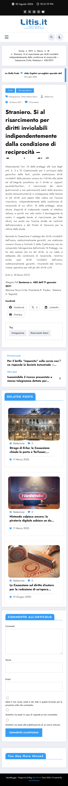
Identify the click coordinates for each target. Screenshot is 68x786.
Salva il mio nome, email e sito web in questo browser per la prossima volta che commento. (33, 703)
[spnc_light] (59, 37)
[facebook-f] (25, 11)
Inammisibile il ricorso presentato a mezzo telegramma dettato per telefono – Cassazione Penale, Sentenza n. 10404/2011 (29, 379)
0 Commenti (34, 102)
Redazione (49, 96)
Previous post (14, 355)
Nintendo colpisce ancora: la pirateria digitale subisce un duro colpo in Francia (32, 519)
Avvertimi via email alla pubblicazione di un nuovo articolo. (33, 724)
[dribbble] (34, 11)
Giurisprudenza (24, 90)
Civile (10, 90)
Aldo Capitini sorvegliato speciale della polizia (45, 73)
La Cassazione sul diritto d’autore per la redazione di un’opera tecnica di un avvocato (32, 587)
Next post (12, 372)
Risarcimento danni (29, 96)
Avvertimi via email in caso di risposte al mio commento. (31, 714)
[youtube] (43, 11)
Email (8, 679)
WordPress (37, 777)
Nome (8, 660)
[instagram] (38, 11)
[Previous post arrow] (60, 360)
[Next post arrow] (60, 378)
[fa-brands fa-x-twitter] (29, 11)
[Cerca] (51, 37)
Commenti (10, 626)
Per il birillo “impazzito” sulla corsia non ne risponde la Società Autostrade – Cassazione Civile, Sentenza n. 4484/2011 (33, 363)
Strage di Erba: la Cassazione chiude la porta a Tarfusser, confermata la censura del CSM (31, 450)
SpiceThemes (34, 780)
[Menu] (7, 37)
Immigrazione (14, 96)
